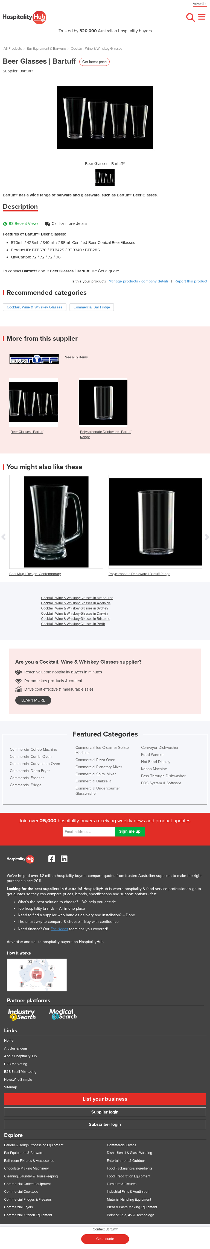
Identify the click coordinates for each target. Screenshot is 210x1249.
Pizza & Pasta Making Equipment (132, 1207)
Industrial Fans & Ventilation (128, 1191)
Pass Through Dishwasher (163, 776)
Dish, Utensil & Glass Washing (129, 1153)
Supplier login (104, 1112)
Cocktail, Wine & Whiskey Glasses (96, 48)
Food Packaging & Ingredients (129, 1168)
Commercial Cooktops (21, 1191)
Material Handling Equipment (129, 1199)
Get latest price (94, 61)
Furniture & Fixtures (121, 1184)
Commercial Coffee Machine (33, 749)
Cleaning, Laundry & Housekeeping (31, 1176)
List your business (105, 1099)
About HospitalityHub (20, 1056)
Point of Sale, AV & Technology (130, 1215)
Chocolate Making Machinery (26, 1168)
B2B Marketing (15, 1064)
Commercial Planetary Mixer (98, 767)
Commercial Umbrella (93, 781)
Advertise (200, 4)
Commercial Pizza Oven (95, 760)
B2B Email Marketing (20, 1072)
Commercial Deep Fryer (30, 770)
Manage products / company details (139, 281)
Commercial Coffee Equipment (27, 1184)
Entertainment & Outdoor (126, 1161)
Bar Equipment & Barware (46, 48)
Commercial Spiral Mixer (95, 774)
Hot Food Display (155, 761)
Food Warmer (152, 754)
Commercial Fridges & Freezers (28, 1199)
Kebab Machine (154, 769)
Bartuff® (26, 71)
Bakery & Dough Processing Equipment (33, 1145)
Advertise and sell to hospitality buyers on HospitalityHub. (55, 941)
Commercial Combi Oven (31, 756)
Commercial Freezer (27, 778)
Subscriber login (105, 1124)
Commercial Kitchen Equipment (28, 1215)
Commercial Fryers (18, 1207)
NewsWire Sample (18, 1079)
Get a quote (105, 1239)
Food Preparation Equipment (128, 1176)
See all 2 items (76, 357)
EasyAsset (59, 929)
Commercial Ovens (121, 1145)
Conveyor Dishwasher (160, 747)
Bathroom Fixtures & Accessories (29, 1161)
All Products (13, 48)
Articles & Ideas (16, 1048)
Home (8, 1040)
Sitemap (10, 1087)
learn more (33, 700)
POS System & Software (161, 783)
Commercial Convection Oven (35, 763)
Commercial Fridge (26, 785)
